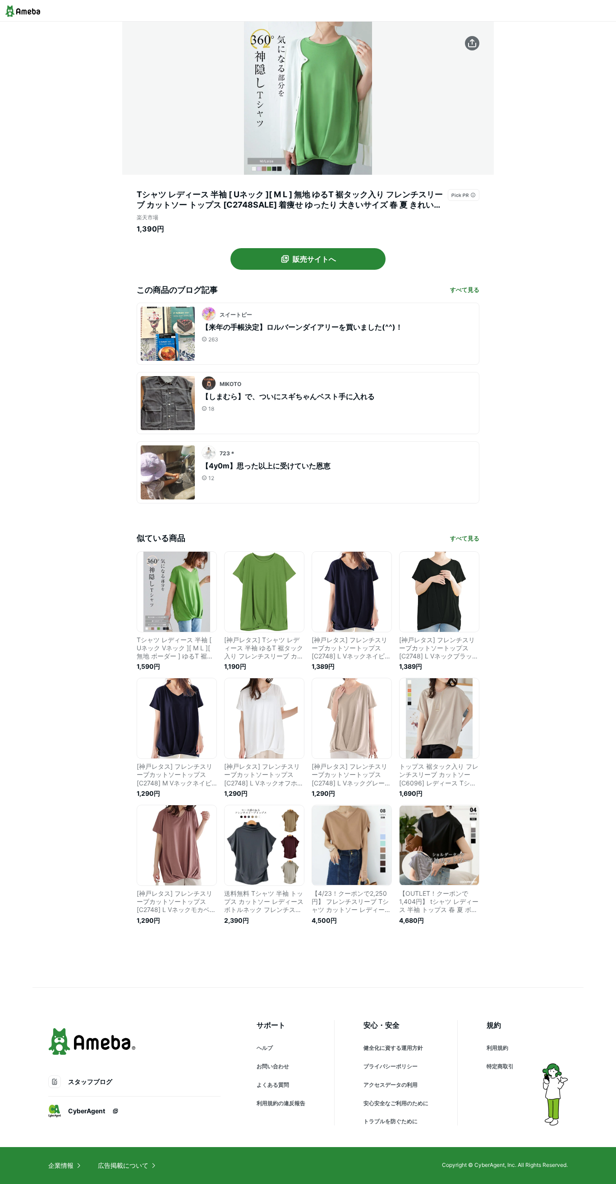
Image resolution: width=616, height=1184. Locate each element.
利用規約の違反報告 (281, 1103)
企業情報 (61, 1165)
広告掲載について (123, 1165)
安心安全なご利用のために (395, 1103)
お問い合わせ (273, 1066)
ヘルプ (265, 1047)
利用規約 (497, 1047)
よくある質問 (273, 1084)
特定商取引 (500, 1066)
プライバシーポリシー (390, 1066)
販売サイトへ (314, 258)
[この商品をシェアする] (472, 43)
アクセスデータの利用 (390, 1084)
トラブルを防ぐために (390, 1121)
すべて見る (464, 289)
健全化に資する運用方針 (393, 1047)
